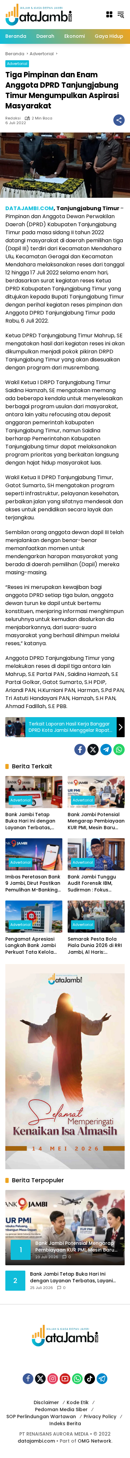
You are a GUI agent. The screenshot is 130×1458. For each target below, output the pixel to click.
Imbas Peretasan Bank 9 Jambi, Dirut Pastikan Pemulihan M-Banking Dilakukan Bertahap (32, 883)
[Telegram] (106, 749)
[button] (121, 14)
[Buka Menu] (109, 14)
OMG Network (94, 1441)
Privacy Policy (100, 1416)
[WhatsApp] (119, 749)
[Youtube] (65, 1378)
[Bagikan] (119, 120)
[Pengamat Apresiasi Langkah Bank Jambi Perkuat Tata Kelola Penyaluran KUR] (33, 916)
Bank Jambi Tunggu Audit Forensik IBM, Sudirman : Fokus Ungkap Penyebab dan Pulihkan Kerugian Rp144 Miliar (95, 883)
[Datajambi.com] (38, 14)
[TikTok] (89, 1378)
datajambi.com (36, 1441)
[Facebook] (80, 749)
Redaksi (13, 118)
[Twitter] (93, 749)
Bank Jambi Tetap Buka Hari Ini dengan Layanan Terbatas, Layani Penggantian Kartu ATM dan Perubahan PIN (30, 821)
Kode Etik (78, 1402)
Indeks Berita (65, 1423)
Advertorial (17, 63)
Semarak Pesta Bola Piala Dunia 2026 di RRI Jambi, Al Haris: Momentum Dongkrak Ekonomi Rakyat (95, 946)
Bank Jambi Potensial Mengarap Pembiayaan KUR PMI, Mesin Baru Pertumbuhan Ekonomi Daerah (96, 821)
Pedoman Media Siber (61, 1409)
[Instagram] (52, 1378)
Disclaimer (46, 1402)
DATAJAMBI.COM (29, 208)
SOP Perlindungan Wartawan (41, 1416)
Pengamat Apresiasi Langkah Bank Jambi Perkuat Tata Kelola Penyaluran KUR (30, 946)
